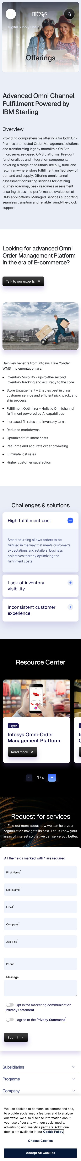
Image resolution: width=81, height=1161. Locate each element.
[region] (40, 1128)
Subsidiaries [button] (13, 1067)
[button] (29, 777)
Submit (12, 1037)
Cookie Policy (53, 1132)
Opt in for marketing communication (38, 1007)
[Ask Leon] (69, 14)
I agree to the (40, 1019)
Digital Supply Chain (23, 27)
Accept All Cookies (40, 1153)
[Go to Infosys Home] (40, 14)
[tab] (40, 520)
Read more (19, 752)
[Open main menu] (11, 14)
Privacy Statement (20, 1010)
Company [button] (11, 1091)
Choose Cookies (40, 1141)
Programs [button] (11, 1079)
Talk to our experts (20, 281)
